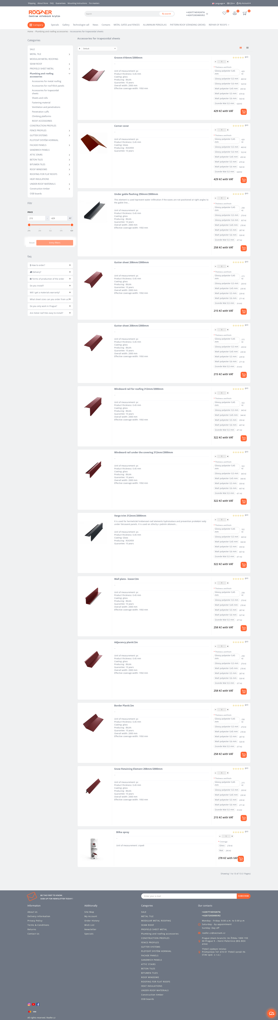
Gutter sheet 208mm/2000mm (131, 262)
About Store (43, 3)
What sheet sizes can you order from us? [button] (49, 299)
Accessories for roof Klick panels (48, 85)
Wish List (89, 925)
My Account (243, 3)
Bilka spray (122, 832)
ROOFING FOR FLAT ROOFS (43, 174)
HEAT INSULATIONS (39, 179)
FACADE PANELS (38, 145)
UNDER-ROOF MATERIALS (42, 183)
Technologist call (81, 24)
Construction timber (40, 188)
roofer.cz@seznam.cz (213, 933)
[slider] (29, 225)
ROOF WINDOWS (38, 169)
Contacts (106, 24)
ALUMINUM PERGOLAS (155, 24)
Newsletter (90, 929)
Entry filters (54, 242)
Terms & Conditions (38, 925)
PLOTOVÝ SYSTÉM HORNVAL (44, 140)
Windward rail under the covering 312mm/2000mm (143, 452)
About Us (33, 912)
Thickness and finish (223, 67)
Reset (32, 242)
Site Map (89, 912)
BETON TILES (36, 159)
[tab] (50, 265)
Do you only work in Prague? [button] (43, 306)
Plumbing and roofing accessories (41, 75)
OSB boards (36, 193)
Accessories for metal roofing (46, 81)
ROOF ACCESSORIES (42, 120)
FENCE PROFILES (38, 130)
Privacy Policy (35, 920)
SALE (32, 49)
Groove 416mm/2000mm (128, 57)
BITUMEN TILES (37, 164)
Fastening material (41, 102)
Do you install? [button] (37, 285)
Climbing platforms (41, 116)
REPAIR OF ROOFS (218, 24)
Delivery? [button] (36, 272)
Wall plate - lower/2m (126, 579)
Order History (91, 920)
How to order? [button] (38, 265)
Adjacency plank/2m (126, 642)
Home (30, 31)
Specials (55, 24)
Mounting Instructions (77, 3)
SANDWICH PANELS (40, 149)
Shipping (31, 3)
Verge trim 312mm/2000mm (130, 515)
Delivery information (39, 916)
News (95, 24)
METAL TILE (35, 54)
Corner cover (121, 125)
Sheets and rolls (40, 97)
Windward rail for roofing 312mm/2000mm (138, 389)
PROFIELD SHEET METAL (42, 68)
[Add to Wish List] (107, 64)
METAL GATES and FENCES (127, 24)
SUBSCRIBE (243, 896)
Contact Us (33, 933)
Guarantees (61, 3)
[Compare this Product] (107, 69)
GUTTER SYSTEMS (38, 135)
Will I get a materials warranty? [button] (45, 292)
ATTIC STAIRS (36, 154)
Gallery (66, 24)
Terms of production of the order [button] (48, 278)
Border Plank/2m (124, 705)
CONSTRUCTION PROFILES (43, 125)
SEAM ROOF (36, 63)
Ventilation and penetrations (46, 107)
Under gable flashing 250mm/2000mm (136, 194)
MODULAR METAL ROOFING (44, 58)
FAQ (52, 3)
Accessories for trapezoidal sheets (45, 92)
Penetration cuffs (40, 111)
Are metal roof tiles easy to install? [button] (46, 313)
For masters (94, 3)
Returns (32, 929)
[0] (235, 13)
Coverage (223, 841)
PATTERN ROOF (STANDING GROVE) (187, 24)
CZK (231, 3)
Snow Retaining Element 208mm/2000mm (138, 768)
